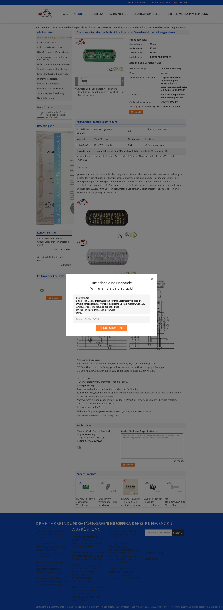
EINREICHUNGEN (111, 327)
